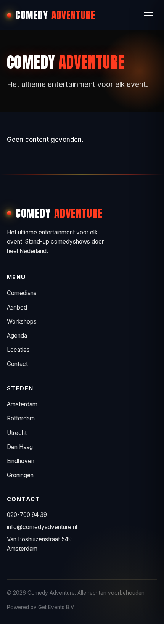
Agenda (17, 335)
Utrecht (17, 432)
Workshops (22, 321)
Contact (17, 363)
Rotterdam (21, 418)
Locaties (18, 349)
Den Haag (20, 447)
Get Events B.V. (56, 607)
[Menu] (148, 15)
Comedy (55, 15)
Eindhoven (20, 461)
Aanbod (17, 307)
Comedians (22, 293)
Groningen (20, 475)
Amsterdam (22, 404)
